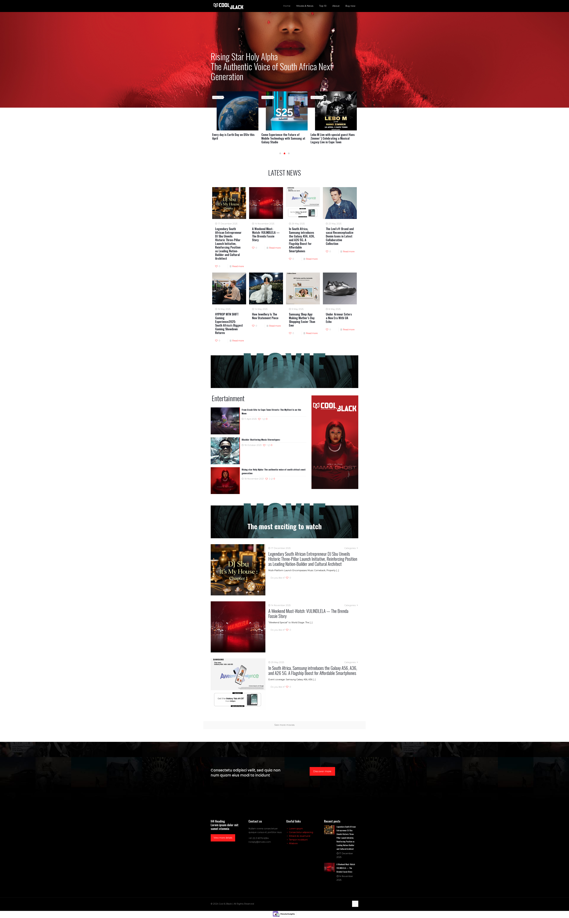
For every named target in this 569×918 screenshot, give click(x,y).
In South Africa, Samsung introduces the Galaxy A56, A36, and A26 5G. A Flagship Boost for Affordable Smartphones (284, 140)
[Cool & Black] (228, 6)
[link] (334, 442)
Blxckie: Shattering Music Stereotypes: (261, 439)
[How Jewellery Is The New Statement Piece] (336, 110)
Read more (238, 266)
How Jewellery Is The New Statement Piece (333, 136)
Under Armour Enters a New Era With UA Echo (339, 318)
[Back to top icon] (355, 904)
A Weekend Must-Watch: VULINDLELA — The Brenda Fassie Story (234, 136)
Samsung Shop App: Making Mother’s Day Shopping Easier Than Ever (302, 319)
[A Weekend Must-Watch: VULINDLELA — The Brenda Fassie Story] (237, 110)
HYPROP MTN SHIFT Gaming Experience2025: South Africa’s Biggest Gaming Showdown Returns (229, 323)
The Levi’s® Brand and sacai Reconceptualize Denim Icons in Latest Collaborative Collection (340, 236)
